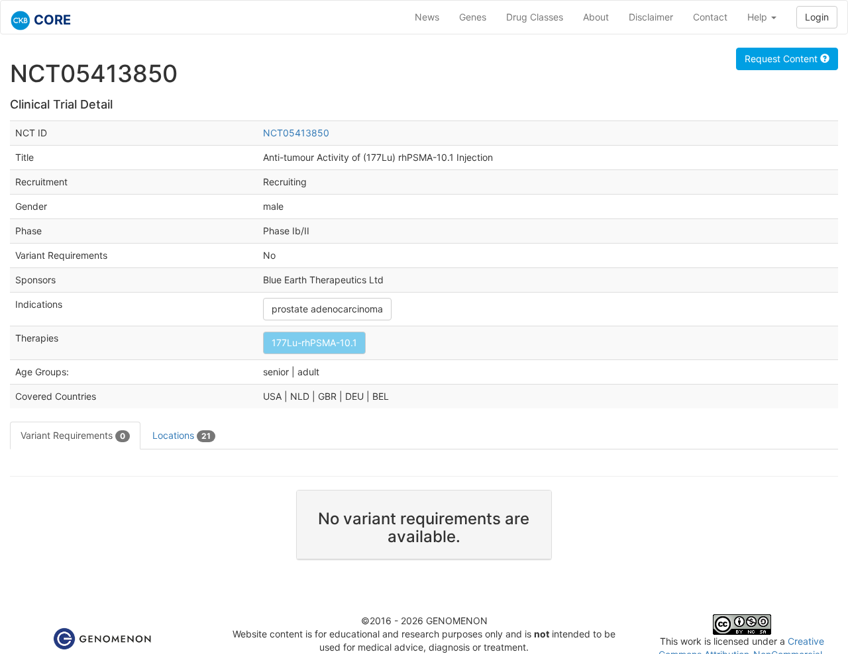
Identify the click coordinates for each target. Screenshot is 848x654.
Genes (472, 17)
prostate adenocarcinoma (327, 308)
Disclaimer (651, 17)
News (427, 17)
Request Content (782, 58)
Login (817, 17)
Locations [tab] (181, 435)
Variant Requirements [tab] (73, 435)
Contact (710, 17)
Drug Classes (534, 17)
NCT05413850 (296, 132)
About (596, 17)
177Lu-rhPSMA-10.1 (314, 342)
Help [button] (758, 17)
